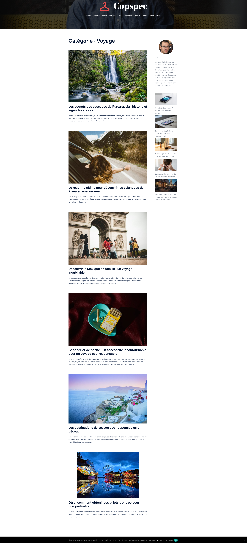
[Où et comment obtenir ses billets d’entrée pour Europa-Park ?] (108, 475)
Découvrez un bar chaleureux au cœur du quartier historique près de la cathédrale (166, 197)
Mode (152, 15)
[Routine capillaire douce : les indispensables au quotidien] (166, 144)
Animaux (97, 15)
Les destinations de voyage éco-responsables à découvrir (104, 429)
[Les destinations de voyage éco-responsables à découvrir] (108, 399)
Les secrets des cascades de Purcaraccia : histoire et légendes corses (108, 108)
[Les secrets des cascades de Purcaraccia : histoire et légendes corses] (108, 76)
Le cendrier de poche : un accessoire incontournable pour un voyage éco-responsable (107, 352)
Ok (176, 540)
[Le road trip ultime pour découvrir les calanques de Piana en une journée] (108, 157)
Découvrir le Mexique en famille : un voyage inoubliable (100, 270)
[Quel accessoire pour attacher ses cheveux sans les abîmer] (166, 165)
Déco (119, 15)
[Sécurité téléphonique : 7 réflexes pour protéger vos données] (166, 99)
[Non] (245, 540)
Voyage (158, 15)
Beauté (104, 15)
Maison (145, 15)
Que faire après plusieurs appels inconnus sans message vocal (164, 133)
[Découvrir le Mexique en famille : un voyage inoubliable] (108, 238)
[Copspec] (123, 7)
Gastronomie (128, 15)
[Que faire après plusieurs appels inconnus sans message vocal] (166, 121)
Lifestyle (137, 15)
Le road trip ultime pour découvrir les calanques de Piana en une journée (106, 189)
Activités (88, 15)
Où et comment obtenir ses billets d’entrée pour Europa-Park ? (104, 504)
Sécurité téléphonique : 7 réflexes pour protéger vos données (164, 110)
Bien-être (112, 15)
